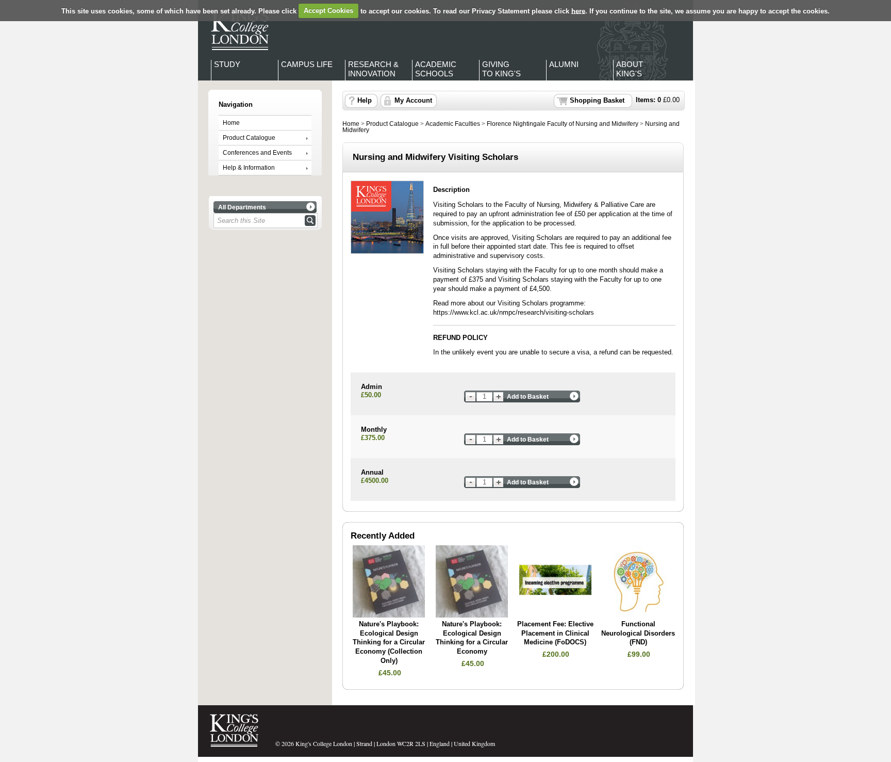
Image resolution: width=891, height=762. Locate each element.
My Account (413, 100)
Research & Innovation (373, 69)
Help (364, 100)
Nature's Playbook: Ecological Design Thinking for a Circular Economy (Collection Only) (389, 642)
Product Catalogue (249, 138)
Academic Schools (435, 69)
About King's (629, 69)
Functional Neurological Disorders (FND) (638, 633)
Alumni (564, 64)
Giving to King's (501, 69)
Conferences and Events (257, 153)
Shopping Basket (597, 100)
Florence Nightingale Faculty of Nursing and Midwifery (562, 124)
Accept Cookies (328, 10)
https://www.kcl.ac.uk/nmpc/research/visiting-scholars (513, 312)
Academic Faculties (452, 124)
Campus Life (307, 64)
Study (227, 64)
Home (231, 123)
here (578, 10)
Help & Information (249, 168)
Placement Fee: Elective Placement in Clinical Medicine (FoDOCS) (555, 633)
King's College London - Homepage (236, 30)
